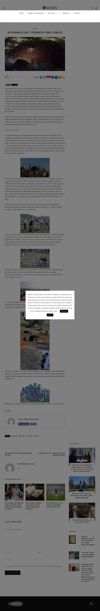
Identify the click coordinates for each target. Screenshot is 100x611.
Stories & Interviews (35, 13)
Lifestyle (66, 13)
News (22, 13)
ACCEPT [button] (50, 315)
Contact (77, 13)
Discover (51, 13)
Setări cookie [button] (64, 311)
